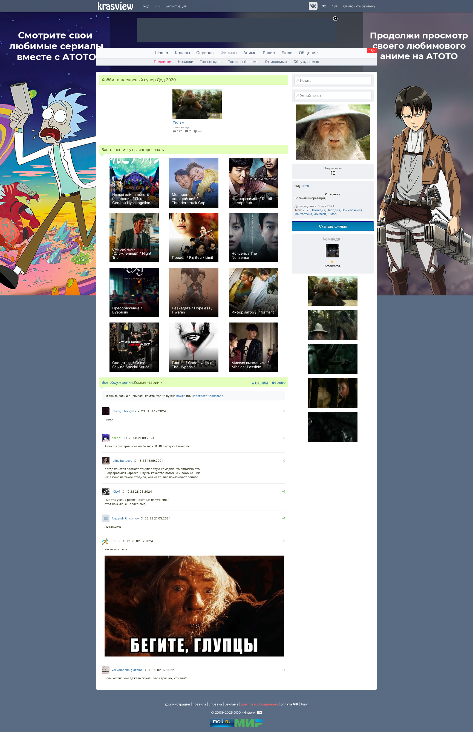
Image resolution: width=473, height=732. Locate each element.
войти (180, 396)
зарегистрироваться (207, 396)
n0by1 (116, 491)
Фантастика (303, 214)
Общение (308, 52)
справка (215, 704)
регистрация (176, 6)
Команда (333, 239)
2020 (305, 186)
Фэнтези (320, 214)
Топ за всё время (243, 61)
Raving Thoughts (124, 411)
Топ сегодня (210, 61)
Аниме (249, 52)
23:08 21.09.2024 (141, 438)
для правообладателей (259, 704)
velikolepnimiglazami (127, 670)
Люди (287, 52)
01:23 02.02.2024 (140, 541)
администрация (177, 704)
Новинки (185, 61)
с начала (260, 382)
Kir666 (116, 541)
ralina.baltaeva (122, 461)
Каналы (182, 52)
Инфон (248, 712)
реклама (231, 704)
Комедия (318, 210)
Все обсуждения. (118, 382)
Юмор (332, 214)
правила (199, 704)
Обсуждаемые (306, 61)
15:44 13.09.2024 (150, 461)
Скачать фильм (333, 226)
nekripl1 (117, 438)
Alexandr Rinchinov (125, 518)
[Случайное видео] (323, 6)
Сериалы (205, 52)
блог (304, 704)
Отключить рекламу (359, 6)
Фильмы (229, 52)
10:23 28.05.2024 (139, 491)
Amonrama (332, 264)
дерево (278, 382)
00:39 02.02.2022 (161, 670)
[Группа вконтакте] (313, 9)
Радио (269, 52)
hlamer (162, 52)
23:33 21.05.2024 (158, 518)
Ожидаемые (276, 61)
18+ (335, 6)
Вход (145, 6)
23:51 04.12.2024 (153, 411)
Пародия (333, 210)
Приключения (352, 210)
